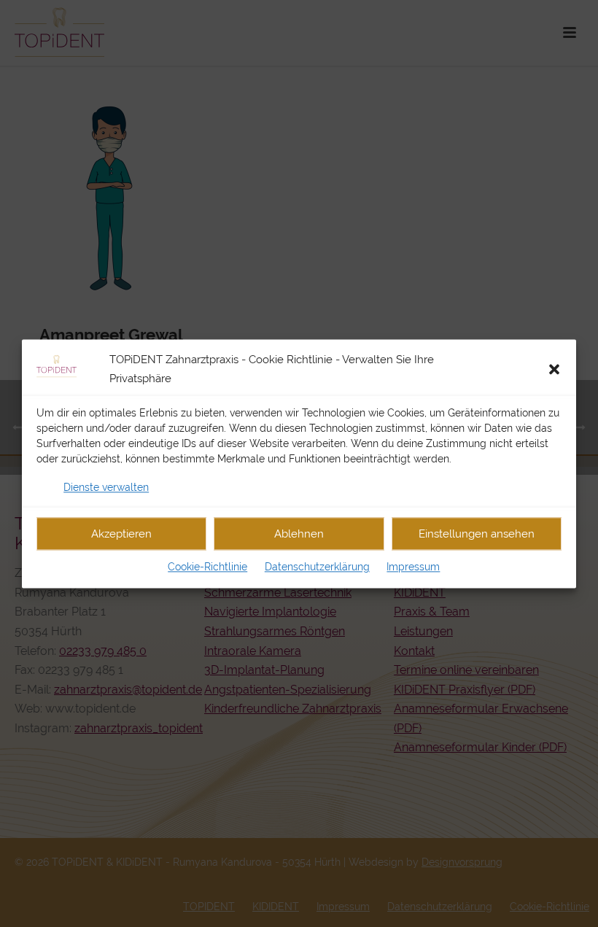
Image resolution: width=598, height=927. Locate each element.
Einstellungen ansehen (477, 533)
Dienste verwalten (106, 487)
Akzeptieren (121, 533)
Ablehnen (299, 533)
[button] (554, 369)
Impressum (413, 567)
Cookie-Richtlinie (207, 567)
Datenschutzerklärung (317, 567)
